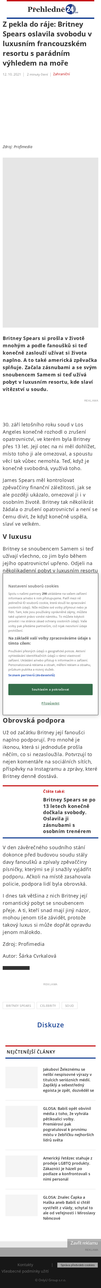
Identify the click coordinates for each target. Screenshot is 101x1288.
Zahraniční (61, 74)
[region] (50, 644)
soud (69, 1006)
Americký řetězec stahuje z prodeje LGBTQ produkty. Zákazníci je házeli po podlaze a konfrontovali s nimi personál (67, 1169)
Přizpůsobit (50, 703)
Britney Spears (18, 1006)
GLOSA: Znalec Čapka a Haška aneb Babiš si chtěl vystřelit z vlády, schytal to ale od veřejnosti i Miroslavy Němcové (69, 1208)
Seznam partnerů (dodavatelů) (31, 675)
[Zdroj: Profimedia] (50, 164)
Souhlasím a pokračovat (50, 689)
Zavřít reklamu (84, 1243)
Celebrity (48, 1006)
